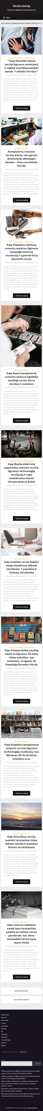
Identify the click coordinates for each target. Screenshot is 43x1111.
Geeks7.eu (23, 1052)
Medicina (4, 1029)
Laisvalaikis (22, 149)
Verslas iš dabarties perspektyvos (21, 10)
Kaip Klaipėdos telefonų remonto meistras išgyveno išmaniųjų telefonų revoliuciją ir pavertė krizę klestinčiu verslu (21, 251)
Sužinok (3, 1045)
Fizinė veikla (14, 461)
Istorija (3, 1023)
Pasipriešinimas (6, 1040)
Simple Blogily (32, 1108)
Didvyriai (29, 242)
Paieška (3, 1060)
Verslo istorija (21, 6)
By (16, 75)
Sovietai (3, 1043)
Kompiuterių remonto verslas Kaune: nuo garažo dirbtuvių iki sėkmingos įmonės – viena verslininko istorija (21, 158)
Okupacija (29, 58)
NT (2, 1031)
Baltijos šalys (15, 58)
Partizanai (4, 1037)
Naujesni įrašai (21, 1000)
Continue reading (21, 108)
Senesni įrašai (21, 991)
